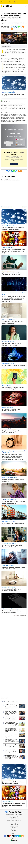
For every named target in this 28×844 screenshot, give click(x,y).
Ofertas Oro (19, 141)
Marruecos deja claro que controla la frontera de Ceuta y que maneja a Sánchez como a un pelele (11, 735)
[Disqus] (14, 636)
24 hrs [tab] (3, 701)
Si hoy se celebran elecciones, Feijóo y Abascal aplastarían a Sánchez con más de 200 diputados (11, 713)
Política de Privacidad (14, 824)
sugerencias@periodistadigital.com (14, 820)
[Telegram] (21, 27)
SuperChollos (20, 139)
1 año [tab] (17, 701)
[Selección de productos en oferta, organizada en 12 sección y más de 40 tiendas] (14, 126)
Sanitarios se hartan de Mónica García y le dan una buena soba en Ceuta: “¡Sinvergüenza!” (11, 745)
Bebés (5, 141)
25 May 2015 (3, 27)
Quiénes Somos (14, 829)
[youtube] (10, 836)
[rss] (22, 836)
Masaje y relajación (8, 143)
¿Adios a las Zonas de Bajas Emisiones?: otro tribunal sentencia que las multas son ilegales (11, 730)
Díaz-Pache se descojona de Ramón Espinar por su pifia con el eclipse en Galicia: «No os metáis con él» (11, 757)
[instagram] (15, 836)
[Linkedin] (16, 27)
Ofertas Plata (20, 142)
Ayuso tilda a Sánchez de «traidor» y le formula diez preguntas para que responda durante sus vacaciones (11, 718)
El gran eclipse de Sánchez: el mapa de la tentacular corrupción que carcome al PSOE (12, 740)
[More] (12, 29)
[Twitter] (14, 27)
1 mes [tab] (13, 701)
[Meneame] (23, 27)
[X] (8, 836)
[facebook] (5, 836)
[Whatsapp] (19, 27)
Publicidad (14, 827)
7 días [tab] (8, 701)
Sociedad (7, 6)
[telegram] (17, 836)
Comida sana (10, 141)
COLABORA (14, 163)
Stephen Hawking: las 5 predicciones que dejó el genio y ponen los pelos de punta (11, 751)
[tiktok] (13, 836)
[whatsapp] (20, 836)
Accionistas (14, 830)
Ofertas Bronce (20, 144)
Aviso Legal (14, 823)
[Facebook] (12, 27)
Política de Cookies (14, 826)
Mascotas (8, 144)
